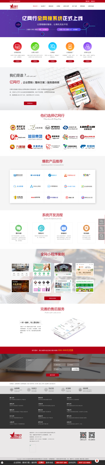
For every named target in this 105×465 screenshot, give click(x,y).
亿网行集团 (91, 6)
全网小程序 (66, 6)
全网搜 (58, 6)
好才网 (36, 383)
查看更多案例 (52, 298)
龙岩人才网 (41, 383)
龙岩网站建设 (23, 383)
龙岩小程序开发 (30, 383)
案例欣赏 (51, 6)
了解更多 (18, 61)
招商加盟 (82, 6)
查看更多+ (30, 103)
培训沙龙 (93, 1)
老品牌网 (47, 383)
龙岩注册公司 (52, 383)
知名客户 (43, 6)
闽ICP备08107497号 (34, 441)
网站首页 (35, 6)
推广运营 (74, 6)
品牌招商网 (17, 383)
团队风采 (87, 1)
